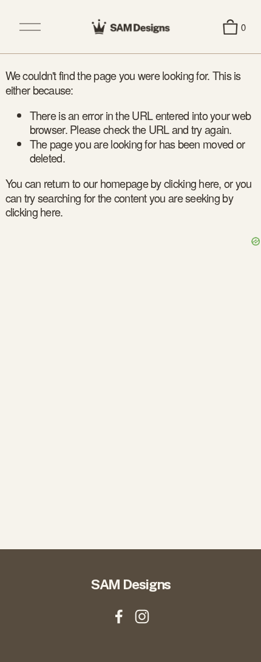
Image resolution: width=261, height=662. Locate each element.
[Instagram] (142, 616)
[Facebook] (119, 616)
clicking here (191, 183)
